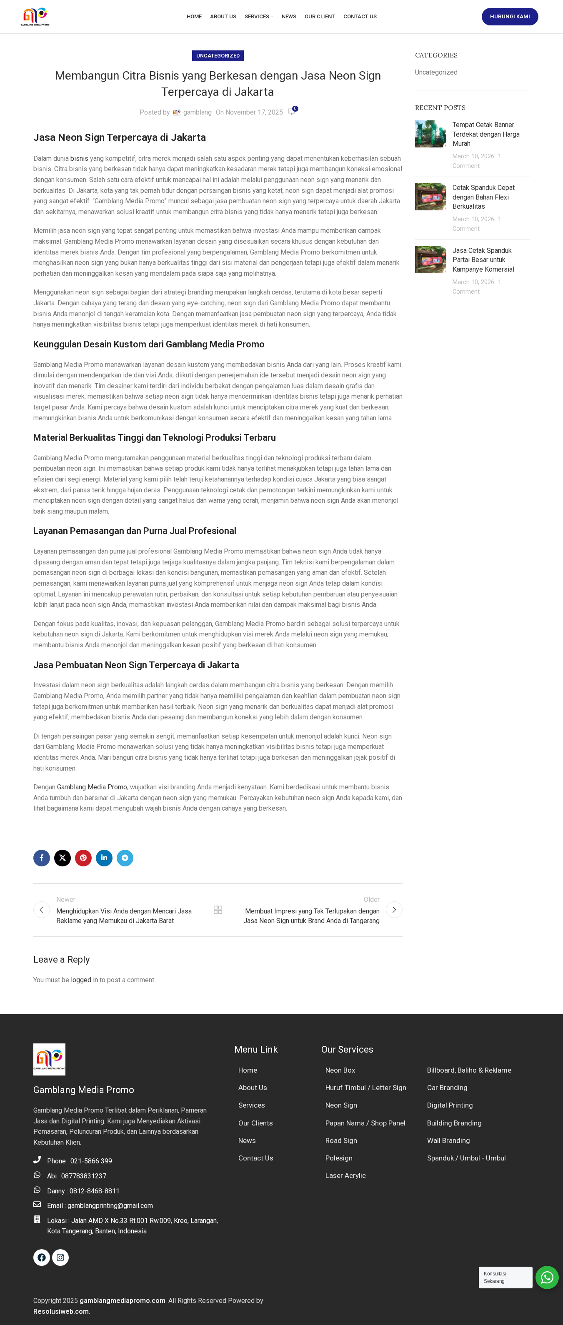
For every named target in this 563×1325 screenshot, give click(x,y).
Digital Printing (450, 1105)
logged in (84, 980)
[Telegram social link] (125, 858)
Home (247, 1070)
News (247, 1140)
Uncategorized (218, 55)
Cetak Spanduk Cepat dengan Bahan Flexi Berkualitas (484, 197)
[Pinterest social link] (83, 858)
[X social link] (62, 858)
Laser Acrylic (345, 1175)
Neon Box (340, 1070)
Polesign (339, 1158)
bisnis (79, 158)
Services (251, 1105)
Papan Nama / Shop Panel (365, 1123)
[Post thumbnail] (430, 145)
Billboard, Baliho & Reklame (469, 1070)
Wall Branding (448, 1140)
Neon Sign (341, 1105)
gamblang (197, 112)
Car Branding (447, 1087)
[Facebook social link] (41, 858)
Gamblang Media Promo (92, 787)
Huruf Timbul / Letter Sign (365, 1087)
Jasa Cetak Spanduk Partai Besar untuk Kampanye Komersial (483, 260)
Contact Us (255, 1158)
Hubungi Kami (510, 16)
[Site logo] (35, 16)
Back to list (218, 909)
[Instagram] (60, 1257)
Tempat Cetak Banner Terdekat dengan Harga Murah (486, 134)
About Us (252, 1087)
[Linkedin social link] (104, 858)
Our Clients (255, 1123)
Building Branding (454, 1123)
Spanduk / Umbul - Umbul (466, 1158)
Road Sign (341, 1140)
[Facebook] (41, 1257)
